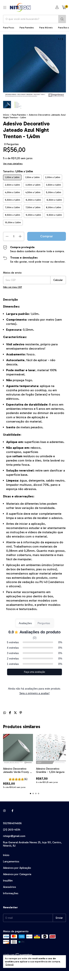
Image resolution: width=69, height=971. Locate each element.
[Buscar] (62, 19)
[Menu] (5, 7)
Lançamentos (11, 861)
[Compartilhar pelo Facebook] (10, 713)
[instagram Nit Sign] (4, 810)
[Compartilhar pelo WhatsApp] (5, 713)
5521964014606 (12, 823)
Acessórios (9, 887)
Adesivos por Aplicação (17, 868)
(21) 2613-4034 (11, 829)
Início (6, 114)
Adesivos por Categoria (17, 874)
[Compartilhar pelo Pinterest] (20, 713)
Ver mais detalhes (13, 163)
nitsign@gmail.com (14, 836)
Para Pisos (8, 27)
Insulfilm (8, 880)
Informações (10, 893)
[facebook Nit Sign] (12, 810)
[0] (64, 7)
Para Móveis (46, 27)
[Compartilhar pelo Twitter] (16, 713)
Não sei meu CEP (12, 287)
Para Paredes (27, 27)
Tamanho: (18, 171)
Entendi (10, 964)
